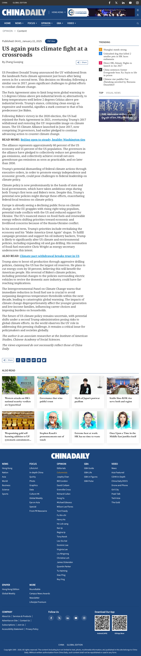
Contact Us (25, 620)
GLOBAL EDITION (20, 2)
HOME (7, 23)
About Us (6, 616)
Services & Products (22, 616)
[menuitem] (57, 12)
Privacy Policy (32, 629)
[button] (102, 118)
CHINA (4, 2)
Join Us (20, 624)
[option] (119, 110)
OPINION (8, 31)
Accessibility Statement (12, 629)
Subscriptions (8, 624)
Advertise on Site (10, 620)
